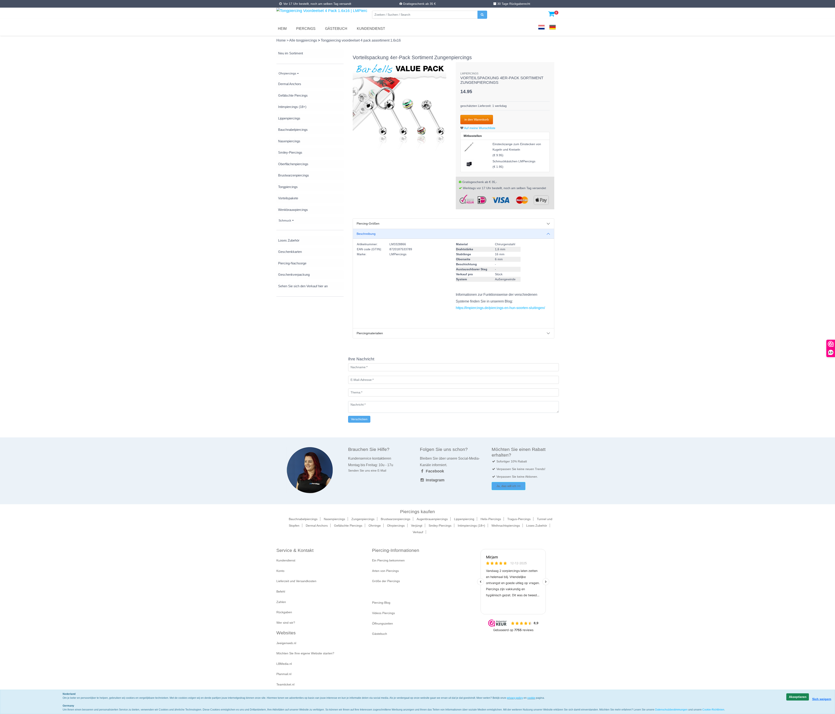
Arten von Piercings (385, 571)
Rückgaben (284, 612)
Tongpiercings (288, 187)
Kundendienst (371, 28)
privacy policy (515, 697)
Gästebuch (336, 28)
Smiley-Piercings (290, 152)
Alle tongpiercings (303, 40)
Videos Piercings (383, 613)
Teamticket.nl (285, 684)
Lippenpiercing (464, 519)
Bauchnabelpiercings (293, 129)
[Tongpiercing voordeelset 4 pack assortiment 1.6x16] (399, 108)
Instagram (434, 480)
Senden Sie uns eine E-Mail (367, 470)
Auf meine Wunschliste (479, 128)
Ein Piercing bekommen (388, 560)
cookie (531, 697)
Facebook (434, 471)
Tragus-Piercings (519, 519)
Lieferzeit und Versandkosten (296, 581)
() (517, 149)
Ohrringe (375, 525)
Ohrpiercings (287, 73)
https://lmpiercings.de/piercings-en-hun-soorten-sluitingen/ (500, 308)
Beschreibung (366, 233)
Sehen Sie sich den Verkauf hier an (303, 286)
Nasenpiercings (289, 141)
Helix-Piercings (491, 519)
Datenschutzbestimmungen (671, 709)
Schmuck (285, 220)
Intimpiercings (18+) (292, 107)
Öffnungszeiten (382, 623)
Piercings (306, 28)
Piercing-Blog (381, 602)
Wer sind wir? (285, 622)
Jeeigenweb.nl (286, 643)
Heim (282, 28)
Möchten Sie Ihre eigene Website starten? (305, 653)
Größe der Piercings (386, 581)
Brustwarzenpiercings (293, 175)
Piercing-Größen (368, 223)
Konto (280, 571)
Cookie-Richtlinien (713, 709)
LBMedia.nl (284, 663)
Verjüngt (416, 525)
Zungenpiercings (362, 519)
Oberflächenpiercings (293, 164)
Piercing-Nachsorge (292, 263)
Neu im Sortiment (290, 53)
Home (281, 40)
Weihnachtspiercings (505, 525)
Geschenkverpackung (294, 274)
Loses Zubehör (288, 240)
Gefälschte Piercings (293, 95)
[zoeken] (482, 15)
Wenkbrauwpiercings (293, 210)
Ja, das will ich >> (508, 486)
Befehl (280, 591)
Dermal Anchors (289, 84)
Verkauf (418, 532)
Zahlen (281, 602)
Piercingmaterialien (370, 333)
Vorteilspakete (288, 198)
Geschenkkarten (290, 252)
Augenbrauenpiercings (432, 519)
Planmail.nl (283, 674)
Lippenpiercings (289, 118)
